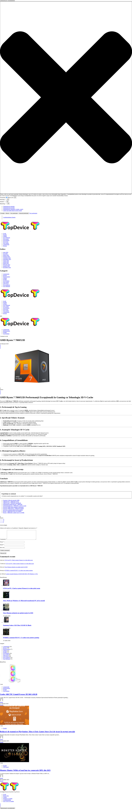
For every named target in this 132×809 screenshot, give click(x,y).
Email (2, 544)
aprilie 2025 (6, 262)
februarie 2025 (6, 264)
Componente (6, 244)
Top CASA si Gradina (8, 801)
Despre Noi (6, 795)
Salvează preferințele (23, 213)
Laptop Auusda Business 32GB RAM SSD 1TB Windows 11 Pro (22, 574)
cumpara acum (4, 488)
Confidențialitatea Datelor (9, 217)
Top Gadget (6, 243)
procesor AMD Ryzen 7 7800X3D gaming (13, 508)
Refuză (7, 213)
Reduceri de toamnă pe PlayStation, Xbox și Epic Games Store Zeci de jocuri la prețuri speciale (37, 732)
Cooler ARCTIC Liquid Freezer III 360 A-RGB (18, 694)
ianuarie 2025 (6, 266)
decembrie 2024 (7, 267)
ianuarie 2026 (6, 256)
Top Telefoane (6, 237)
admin (1, 702)
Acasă (4, 233)
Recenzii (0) (3, 553)
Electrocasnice (6, 276)
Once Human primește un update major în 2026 (16, 567)
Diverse (5, 246)
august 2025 (6, 260)
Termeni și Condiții (7, 798)
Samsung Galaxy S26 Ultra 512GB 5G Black (17, 625)
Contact (5, 797)
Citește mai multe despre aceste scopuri (12, 210)
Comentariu (3, 539)
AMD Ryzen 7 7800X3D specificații (12, 503)
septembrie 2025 (7, 259)
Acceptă (2, 213)
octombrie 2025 (7, 258)
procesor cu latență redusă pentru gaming (13, 510)
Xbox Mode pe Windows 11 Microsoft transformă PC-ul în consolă (24, 600)
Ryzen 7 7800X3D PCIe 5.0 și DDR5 (12, 511)
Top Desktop (6, 240)
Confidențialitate (7, 800)
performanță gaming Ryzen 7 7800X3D (12, 504)
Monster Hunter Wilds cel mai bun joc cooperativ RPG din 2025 (25, 770)
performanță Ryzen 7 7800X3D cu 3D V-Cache (14, 505)
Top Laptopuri (6, 285)
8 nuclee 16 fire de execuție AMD (11, 500)
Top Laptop (6, 239)
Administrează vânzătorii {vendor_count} (13, 209)
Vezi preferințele (14, 213)
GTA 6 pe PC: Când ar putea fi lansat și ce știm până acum (18, 560)
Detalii (1, 705)
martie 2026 (6, 255)
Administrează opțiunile (9, 206)
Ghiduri (5, 236)
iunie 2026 (5, 252)
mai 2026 (5, 253)
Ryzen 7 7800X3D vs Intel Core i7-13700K (13, 512)
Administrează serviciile (9, 207)
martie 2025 (6, 263)
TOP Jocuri (6, 283)
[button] (66, 97)
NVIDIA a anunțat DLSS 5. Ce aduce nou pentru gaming (19, 570)
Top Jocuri (5, 241)
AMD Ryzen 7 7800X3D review (11, 501)
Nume (2, 542)
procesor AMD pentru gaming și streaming (13, 507)
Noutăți (5, 235)
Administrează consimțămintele (8, 808)
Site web (2, 547)
